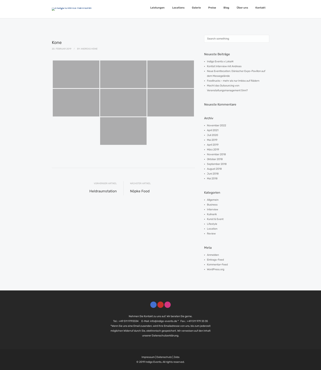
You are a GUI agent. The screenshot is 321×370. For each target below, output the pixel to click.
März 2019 (213, 149)
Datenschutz (164, 357)
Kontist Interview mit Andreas (224, 66)
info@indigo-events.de (163, 321)
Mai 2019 (212, 140)
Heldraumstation (103, 191)
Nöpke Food (140, 191)
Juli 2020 (212, 135)
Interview (212, 209)
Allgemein (212, 199)
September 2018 (217, 164)
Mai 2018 (212, 178)
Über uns (242, 7)
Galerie (196, 7)
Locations (178, 7)
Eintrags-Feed (215, 259)
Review (211, 233)
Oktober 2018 (215, 159)
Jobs (176, 357)
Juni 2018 (213, 173)
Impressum (148, 357)
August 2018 (214, 168)
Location (212, 228)
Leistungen (157, 7)
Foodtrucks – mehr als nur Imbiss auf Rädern (233, 80)
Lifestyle (212, 224)
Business (212, 204)
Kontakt (260, 7)
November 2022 (216, 125)
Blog (226, 7)
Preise (212, 7)
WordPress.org (215, 269)
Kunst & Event (215, 219)
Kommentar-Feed (217, 264)
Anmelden (213, 254)
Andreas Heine (89, 48)
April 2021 (212, 130)
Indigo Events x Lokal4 (220, 61)
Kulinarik (212, 214)
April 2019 (212, 144)
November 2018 (216, 154)
